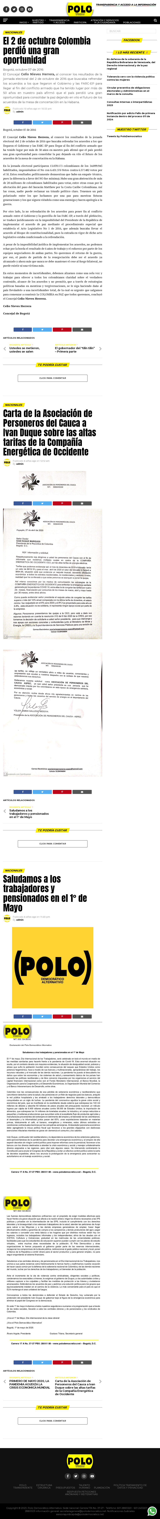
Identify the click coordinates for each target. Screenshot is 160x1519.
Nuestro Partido (38, 21)
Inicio (23, 22)
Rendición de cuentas (87, 31)
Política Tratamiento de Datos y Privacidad (130, 1486)
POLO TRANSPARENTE (22, 1486)
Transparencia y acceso (59, 21)
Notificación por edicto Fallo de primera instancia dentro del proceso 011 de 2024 (131, 116)
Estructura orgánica (44, 1486)
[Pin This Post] (62, 122)
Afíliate (68, 33)
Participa (80, 22)
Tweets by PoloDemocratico (124, 136)
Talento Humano (84, 1486)
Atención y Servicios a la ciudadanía (105, 21)
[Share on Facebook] (23, 122)
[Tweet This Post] (42, 122)
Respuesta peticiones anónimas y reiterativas (81, 1493)
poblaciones (131, 22)
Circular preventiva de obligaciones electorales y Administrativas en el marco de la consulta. (128, 90)
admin (20, 111)
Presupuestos (65, 1487)
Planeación (102, 1487)
